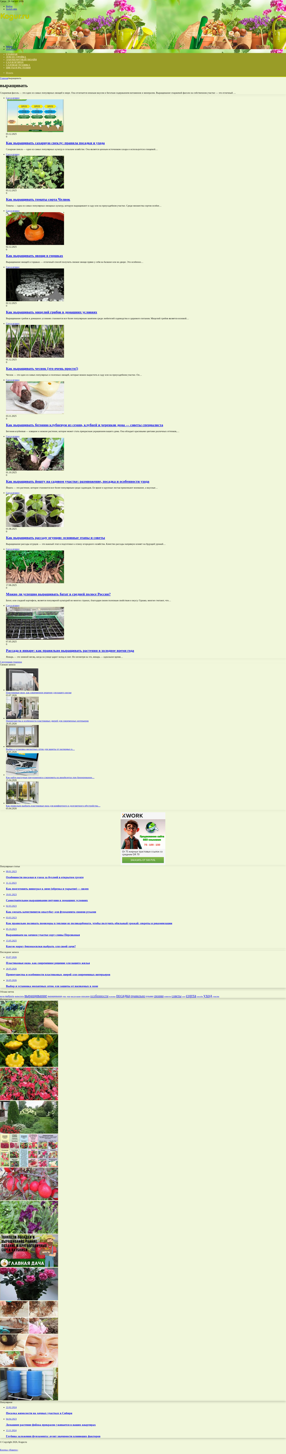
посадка (123, 995)
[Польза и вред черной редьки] (29, 1366)
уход (207, 995)
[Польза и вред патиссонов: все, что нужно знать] (29, 1066)
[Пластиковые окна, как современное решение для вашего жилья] (22, 690)
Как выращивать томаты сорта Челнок (38, 199)
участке (216, 996)
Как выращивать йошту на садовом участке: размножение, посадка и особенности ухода (77, 481)
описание (85, 996)
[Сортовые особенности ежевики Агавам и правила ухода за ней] (29, 1166)
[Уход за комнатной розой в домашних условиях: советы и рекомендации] (29, 1299)
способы (200, 996)
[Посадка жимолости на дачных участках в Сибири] (29, 1032)
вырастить (19, 996)
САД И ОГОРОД (14, 62)
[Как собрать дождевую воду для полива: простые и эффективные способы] (29, 1399)
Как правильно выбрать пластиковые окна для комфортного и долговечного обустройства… (53, 806)
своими (159, 996)
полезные (112, 996)
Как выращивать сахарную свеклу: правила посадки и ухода (55, 143)
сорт (183, 996)
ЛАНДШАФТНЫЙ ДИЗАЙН (21, 59)
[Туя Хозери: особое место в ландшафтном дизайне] (29, 1132)
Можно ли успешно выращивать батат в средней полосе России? (58, 594)
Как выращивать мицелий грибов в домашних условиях (51, 312)
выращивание (35, 996)
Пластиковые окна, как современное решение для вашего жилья (38, 692)
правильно (137, 996)
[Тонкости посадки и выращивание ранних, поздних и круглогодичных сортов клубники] (29, 1266)
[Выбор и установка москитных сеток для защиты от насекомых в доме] (22, 746)
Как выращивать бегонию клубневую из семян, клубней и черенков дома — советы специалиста (84, 425)
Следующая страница (11, 662)
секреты (167, 996)
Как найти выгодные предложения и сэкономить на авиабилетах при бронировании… (50, 777)
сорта (191, 995)
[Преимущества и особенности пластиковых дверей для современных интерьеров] (22, 718)
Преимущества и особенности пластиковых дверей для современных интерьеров (47, 721)
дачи (68, 996)
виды (2, 996)
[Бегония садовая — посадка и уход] (29, 1099)
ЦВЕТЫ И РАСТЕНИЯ (18, 67)
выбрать (9, 996)
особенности (99, 996)
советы (176, 996)
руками (149, 996)
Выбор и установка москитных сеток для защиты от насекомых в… (40, 749)
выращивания (55, 996)
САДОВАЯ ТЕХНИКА (18, 65)
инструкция (76, 996)
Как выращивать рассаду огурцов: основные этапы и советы (55, 538)
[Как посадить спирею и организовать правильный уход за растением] (29, 1333)
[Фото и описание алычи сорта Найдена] (29, 1199)
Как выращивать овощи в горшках (34, 256)
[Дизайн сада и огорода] (15, 41)
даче (64, 996)
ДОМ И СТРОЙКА (16, 57)
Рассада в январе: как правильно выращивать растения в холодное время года (70, 650)
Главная (4, 78)
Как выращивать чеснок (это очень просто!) (42, 368)
